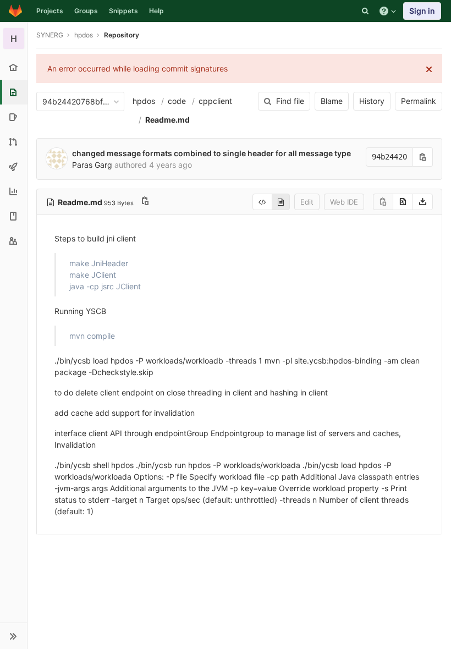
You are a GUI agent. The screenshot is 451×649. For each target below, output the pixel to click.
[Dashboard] (15, 11)
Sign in (422, 10)
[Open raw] (403, 202)
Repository (121, 35)
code (177, 101)
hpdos (144, 101)
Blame (332, 101)
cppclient (215, 101)
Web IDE (344, 201)
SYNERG (49, 35)
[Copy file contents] (383, 202)
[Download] (423, 202)
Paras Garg (92, 164)
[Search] (365, 11)
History (371, 101)
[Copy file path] (145, 202)
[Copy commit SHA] (423, 157)
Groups (86, 11)
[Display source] (262, 202)
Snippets (123, 11)
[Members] (13, 240)
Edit (307, 201)
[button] (13, 636)
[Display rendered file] (281, 202)
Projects (49, 11)
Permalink (418, 101)
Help (156, 11)
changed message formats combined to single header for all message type (211, 153)
